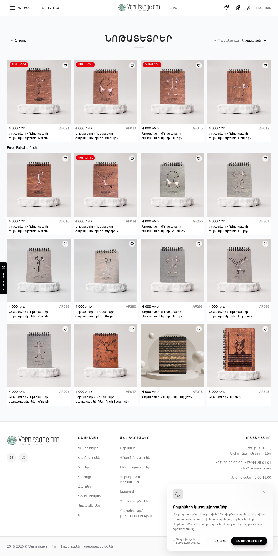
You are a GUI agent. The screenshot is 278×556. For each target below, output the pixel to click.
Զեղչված (50, 8)
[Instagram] (23, 457)
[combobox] (191, 8)
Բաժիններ (24, 9)
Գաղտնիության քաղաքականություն (188, 541)
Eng (259, 8)
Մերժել (220, 541)
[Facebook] (11, 457)
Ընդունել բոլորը (249, 541)
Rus (268, 8)
